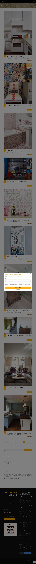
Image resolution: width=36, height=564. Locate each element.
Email (6, 278)
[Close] (30, 273)
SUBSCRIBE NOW (18, 287)
